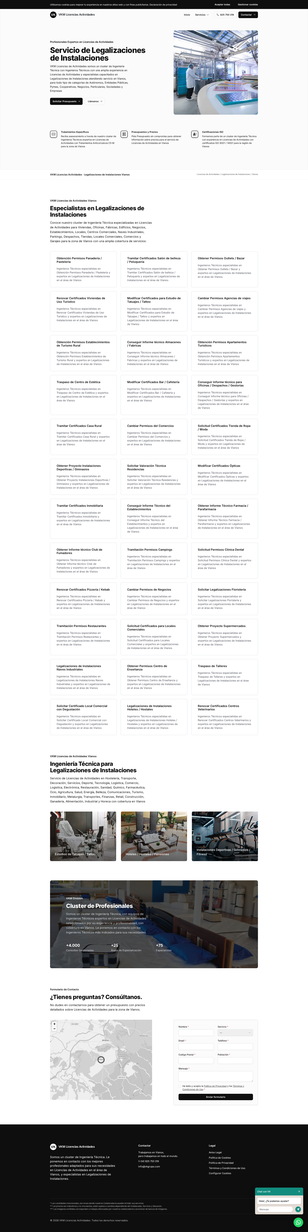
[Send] (298, 1209)
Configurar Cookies (220, 1173)
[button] (101, 1059)
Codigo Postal (187, 1054)
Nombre (184, 1026)
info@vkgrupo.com (149, 1166)
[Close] (299, 1191)
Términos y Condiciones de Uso (227, 1168)
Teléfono (223, 1040)
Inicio (187, 14)
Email (182, 1040)
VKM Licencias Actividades (76, 14)
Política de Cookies (220, 1157)
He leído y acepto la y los (213, 1088)
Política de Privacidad (215, 1086)
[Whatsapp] (298, 1222)
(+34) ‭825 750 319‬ (148, 1161)
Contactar (246, 14)
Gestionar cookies (248, 4)
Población (224, 1054)
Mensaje (184, 1068)
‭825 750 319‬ (227, 14)
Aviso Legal (215, 1152)
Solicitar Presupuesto (65, 101)
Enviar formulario (215, 1097)
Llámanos (93, 101)
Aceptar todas (222, 4)
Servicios (200, 14)
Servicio (223, 1026)
